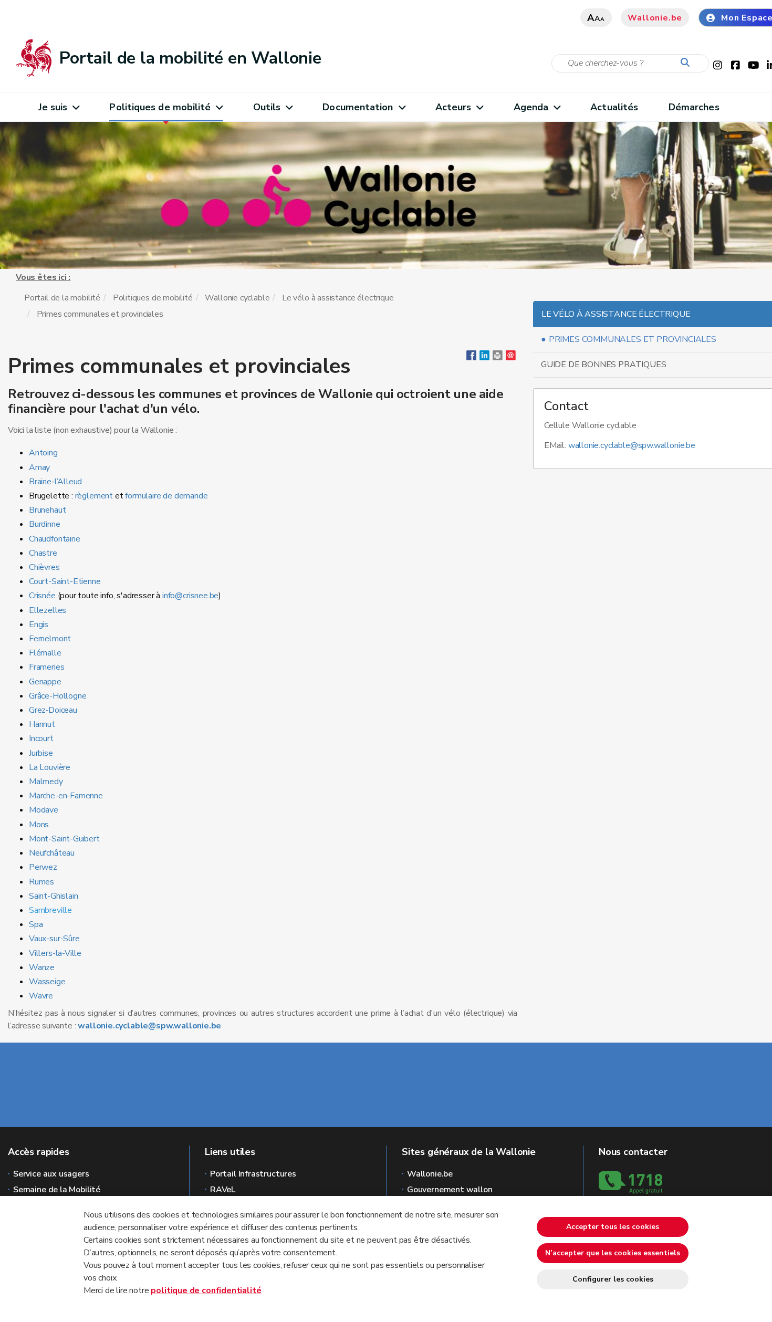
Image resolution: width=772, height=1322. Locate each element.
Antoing (43, 453)
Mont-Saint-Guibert (64, 839)
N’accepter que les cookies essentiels (612, 1253)
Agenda (531, 107)
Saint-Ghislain (53, 896)
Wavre (41, 996)
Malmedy (47, 781)
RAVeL (222, 1189)
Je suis (53, 107)
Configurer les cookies (612, 1279)
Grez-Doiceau (53, 710)
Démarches (694, 107)
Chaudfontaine (54, 539)
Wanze (42, 967)
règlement (95, 496)
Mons (39, 824)
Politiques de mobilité (160, 107)
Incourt (41, 738)
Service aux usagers (51, 1174)
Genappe (45, 682)
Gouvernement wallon (450, 1189)
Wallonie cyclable (237, 298)
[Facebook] (471, 357)
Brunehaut (47, 510)
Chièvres (44, 567)
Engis (38, 624)
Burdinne (44, 524)
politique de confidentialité (206, 1290)
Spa (36, 924)
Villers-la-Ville (55, 953)
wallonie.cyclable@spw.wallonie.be (149, 1026)
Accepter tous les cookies (612, 1227)
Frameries (46, 667)
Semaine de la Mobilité (56, 1189)
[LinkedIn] (484, 357)
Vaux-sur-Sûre (54, 938)
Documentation (357, 107)
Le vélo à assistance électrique (337, 298)
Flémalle (46, 653)
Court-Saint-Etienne (65, 581)
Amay (39, 467)
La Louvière (49, 767)
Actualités (614, 107)
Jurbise (41, 753)
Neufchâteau (52, 853)
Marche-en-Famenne (66, 795)
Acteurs (453, 107)
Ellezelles (47, 610)
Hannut (42, 724)
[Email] (510, 357)
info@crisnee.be (190, 595)
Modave (43, 810)
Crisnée (42, 595)
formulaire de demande (166, 496)
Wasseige (47, 981)
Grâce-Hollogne (57, 696)
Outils (267, 107)
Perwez (44, 867)
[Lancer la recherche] (687, 63)
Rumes (41, 882)
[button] (497, 357)
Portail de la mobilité (62, 298)
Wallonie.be (655, 18)
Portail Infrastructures (253, 1174)
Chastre (44, 553)
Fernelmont (50, 638)
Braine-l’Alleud (55, 481)
